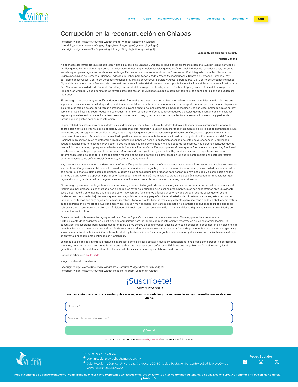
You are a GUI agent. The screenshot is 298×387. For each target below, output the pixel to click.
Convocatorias (216, 18)
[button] (33, 13)
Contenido (193, 18)
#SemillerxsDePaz (169, 18)
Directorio (237, 18)
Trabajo (146, 18)
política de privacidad (149, 339)
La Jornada (92, 255)
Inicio (131, 18)
